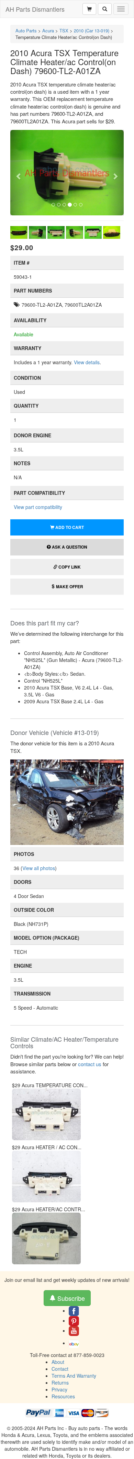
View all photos (38, 868)
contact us (89, 1064)
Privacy (59, 1389)
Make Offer (69, 586)
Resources (63, 1396)
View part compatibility (38, 506)
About (58, 1361)
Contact (60, 1368)
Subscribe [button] (70, 1298)
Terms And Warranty (74, 1375)
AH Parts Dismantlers (35, 8)
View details (87, 362)
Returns (60, 1382)
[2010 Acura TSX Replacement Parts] (67, 801)
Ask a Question (69, 547)
